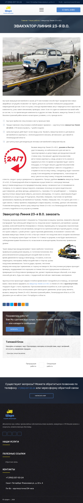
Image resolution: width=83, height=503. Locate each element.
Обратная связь (11, 462)
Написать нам (40, 395)
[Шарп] (8, 10)
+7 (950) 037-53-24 (13, 2)
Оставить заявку (68, 10)
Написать (14, 329)
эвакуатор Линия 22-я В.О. (39, 284)
